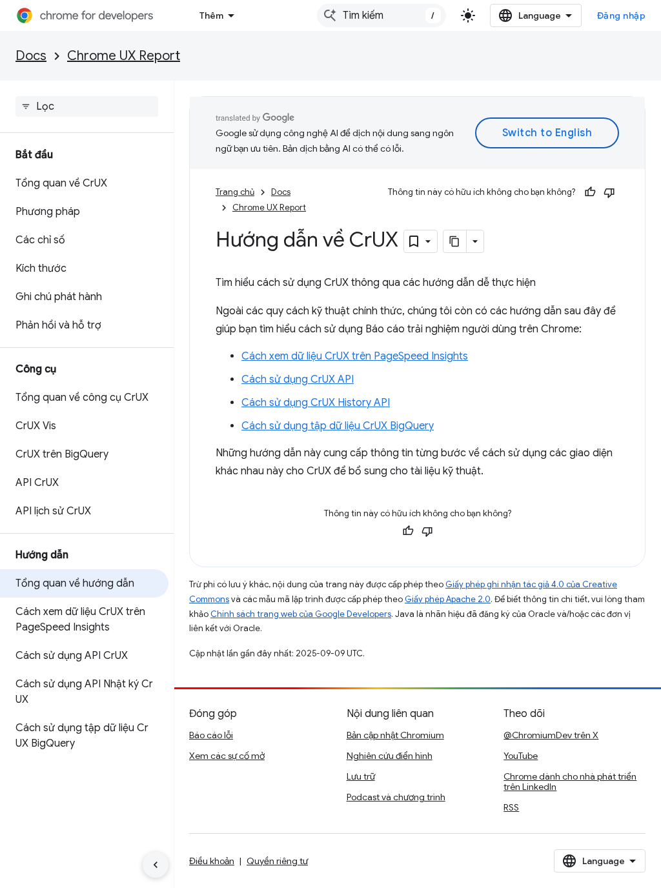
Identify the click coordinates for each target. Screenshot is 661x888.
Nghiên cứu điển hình (389, 756)
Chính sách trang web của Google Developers (300, 614)
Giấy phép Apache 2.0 (448, 599)
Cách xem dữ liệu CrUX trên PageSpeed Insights (354, 356)
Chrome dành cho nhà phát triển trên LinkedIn (569, 781)
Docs (30, 56)
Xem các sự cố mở (227, 756)
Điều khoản (211, 861)
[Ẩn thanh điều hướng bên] (155, 865)
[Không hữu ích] (609, 192)
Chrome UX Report (123, 56)
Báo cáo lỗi (211, 735)
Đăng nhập (621, 15)
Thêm (211, 15)
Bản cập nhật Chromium (395, 735)
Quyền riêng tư (277, 861)
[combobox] (381, 15)
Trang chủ (235, 192)
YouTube (520, 756)
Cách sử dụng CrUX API (297, 379)
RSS (511, 807)
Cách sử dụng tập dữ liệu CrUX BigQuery (337, 425)
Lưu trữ (361, 776)
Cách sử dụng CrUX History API (315, 402)
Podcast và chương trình (396, 797)
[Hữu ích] (590, 192)
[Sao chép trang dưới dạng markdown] (455, 241)
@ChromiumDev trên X (550, 735)
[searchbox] (86, 106)
